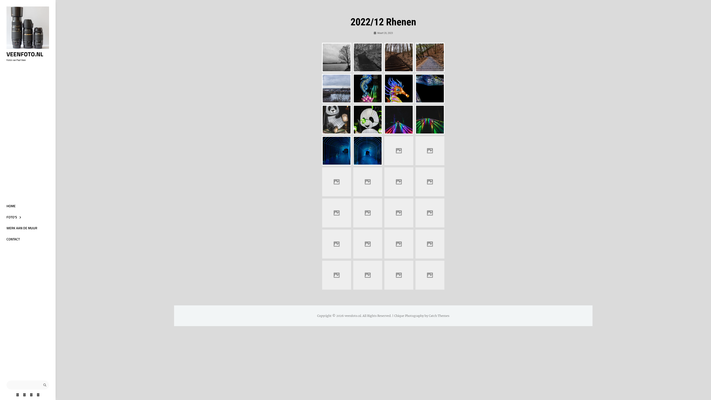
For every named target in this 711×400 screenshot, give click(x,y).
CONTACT (13, 239)
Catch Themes (439, 316)
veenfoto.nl (24, 54)
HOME (11, 206)
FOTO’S (11, 217)
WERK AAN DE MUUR (21, 228)
